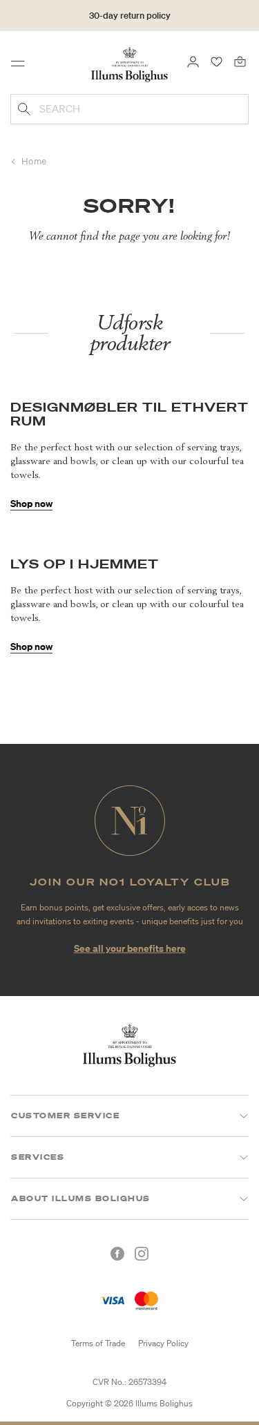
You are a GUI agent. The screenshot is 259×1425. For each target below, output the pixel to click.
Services (37, 1157)
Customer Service (65, 1115)
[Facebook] (117, 1254)
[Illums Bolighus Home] (129, 63)
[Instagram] (141, 1254)
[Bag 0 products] (240, 61)
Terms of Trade (98, 1343)
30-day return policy (130, 15)
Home (34, 161)
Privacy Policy (163, 1343)
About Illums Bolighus (81, 1198)
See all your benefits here (130, 948)
